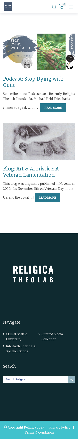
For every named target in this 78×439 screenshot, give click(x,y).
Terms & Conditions (39, 432)
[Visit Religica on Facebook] (9, 396)
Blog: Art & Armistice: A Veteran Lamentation (31, 172)
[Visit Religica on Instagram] (43, 396)
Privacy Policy (59, 427)
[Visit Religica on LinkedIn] (20, 396)
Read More (53, 108)
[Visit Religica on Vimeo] (32, 396)
